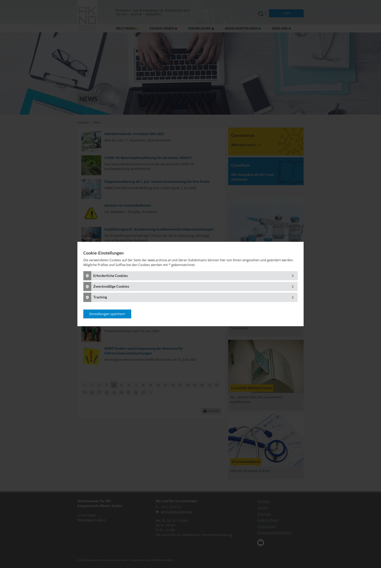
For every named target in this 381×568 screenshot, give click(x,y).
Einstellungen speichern (107, 314)
